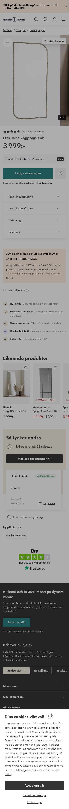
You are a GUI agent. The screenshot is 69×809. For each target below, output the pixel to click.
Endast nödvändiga (34, 795)
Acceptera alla (35, 785)
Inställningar (34, 802)
